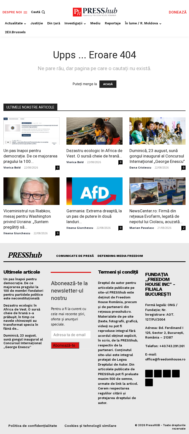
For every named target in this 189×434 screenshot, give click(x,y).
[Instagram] (158, 373)
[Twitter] (176, 373)
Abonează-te (64, 345)
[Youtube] (149, 382)
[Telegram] (167, 373)
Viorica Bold (12, 167)
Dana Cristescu (140, 167)
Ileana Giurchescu (16, 233)
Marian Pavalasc (141, 228)
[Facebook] (149, 373)
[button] (38, 12)
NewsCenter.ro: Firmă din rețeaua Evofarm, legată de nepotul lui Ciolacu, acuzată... (156, 216)
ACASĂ (108, 84)
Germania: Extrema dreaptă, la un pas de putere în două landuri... (94, 216)
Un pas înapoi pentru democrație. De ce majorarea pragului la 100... (30, 156)
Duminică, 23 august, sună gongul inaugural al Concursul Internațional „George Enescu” (157, 156)
